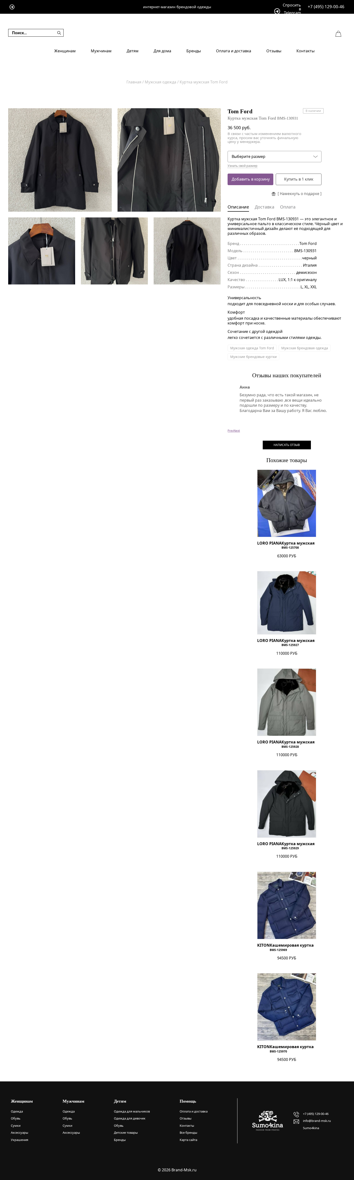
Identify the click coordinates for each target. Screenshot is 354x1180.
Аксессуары (19, 1132)
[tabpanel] (60, 160)
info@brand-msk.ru (317, 1121)
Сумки (15, 1125)
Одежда (17, 1111)
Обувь (15, 1118)
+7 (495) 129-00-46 (326, 7)
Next (237, 431)
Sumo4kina (311, 1128)
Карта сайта (188, 1140)
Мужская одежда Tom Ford (252, 348)
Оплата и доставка (233, 51)
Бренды (193, 51)
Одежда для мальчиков (132, 1111)
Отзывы (273, 51)
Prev (231, 431)
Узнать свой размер (242, 166)
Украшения (19, 1140)
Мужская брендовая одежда (304, 348)
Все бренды (188, 1132)
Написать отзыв (287, 445)
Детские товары (126, 1132)
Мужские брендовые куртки (253, 356)
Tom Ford (240, 111)
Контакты (305, 51)
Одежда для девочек (129, 1118)
